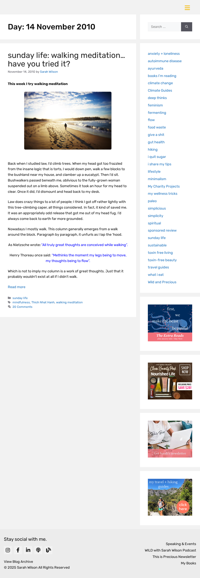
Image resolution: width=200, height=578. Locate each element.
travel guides (158, 267)
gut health (156, 142)
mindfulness (21, 302)
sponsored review (162, 230)
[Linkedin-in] (28, 550)
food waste (157, 127)
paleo (152, 201)
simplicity (155, 216)
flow (151, 120)
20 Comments (22, 307)
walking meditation (69, 302)
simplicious (157, 208)
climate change (160, 83)
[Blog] (48, 550)
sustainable (157, 245)
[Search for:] (164, 27)
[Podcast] (38, 550)
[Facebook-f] (18, 550)
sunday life (20, 298)
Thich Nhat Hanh (42, 302)
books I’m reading (162, 76)
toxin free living (160, 252)
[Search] (186, 27)
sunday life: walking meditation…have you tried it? (66, 59)
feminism (155, 105)
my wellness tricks (162, 193)
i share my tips (159, 164)
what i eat (156, 275)
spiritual (154, 223)
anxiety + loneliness (164, 53)
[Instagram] (8, 550)
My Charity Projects (164, 186)
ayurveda (155, 68)
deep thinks (157, 98)
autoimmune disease (165, 61)
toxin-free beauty (162, 260)
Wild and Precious (162, 282)
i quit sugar (157, 157)
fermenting (157, 113)
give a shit (156, 135)
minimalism (157, 179)
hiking (153, 149)
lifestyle (154, 171)
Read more (16, 287)
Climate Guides (160, 90)
